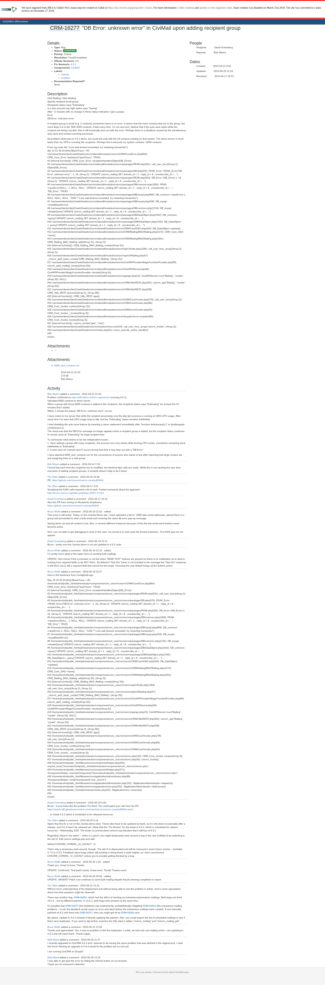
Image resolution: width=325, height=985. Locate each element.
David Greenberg (56, 498)
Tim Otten (52, 476)
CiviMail (75, 67)
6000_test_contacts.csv (66, 365)
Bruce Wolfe (53, 511)
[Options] (55, 350)
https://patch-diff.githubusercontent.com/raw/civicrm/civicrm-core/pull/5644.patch (90, 809)
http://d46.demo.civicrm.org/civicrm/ (91, 397)
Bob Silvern (53, 394)
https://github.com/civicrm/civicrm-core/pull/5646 (73, 505)
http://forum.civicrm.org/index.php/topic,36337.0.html (75, 493)
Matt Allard (53, 939)
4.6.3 (73, 64)
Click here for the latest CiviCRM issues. (171, 972)
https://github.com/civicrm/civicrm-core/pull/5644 (77, 480)
